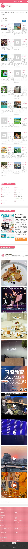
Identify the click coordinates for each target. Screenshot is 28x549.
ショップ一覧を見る (5, 187)
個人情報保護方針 (18, 529)
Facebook (16, 532)
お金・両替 (3, 517)
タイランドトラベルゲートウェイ (11, 164)
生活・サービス (4, 194)
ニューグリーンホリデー (11, 72)
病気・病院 (17, 522)
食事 (16, 518)
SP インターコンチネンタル (24, 149)
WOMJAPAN (17, 540)
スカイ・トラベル (24, 71)
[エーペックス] (4, 57)
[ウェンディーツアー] (17, 165)
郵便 (2, 522)
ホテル (2, 518)
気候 (16, 512)
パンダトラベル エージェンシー (11, 41)
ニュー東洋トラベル (24, 40)
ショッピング (3, 520)
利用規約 (2, 529)
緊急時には (3, 515)
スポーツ (3, 203)
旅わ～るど (11, 24)
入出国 (16, 513)
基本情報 (2, 512)
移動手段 (16, 517)
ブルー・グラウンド (24, 24)
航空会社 (21, 198)
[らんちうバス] (17, 135)
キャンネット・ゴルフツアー (24, 120)
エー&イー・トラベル (11, 120)
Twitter (2, 533)
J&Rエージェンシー (10, 102)
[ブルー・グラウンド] (17, 26)
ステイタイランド (11, 133)
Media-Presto (3, 540)
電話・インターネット (19, 520)
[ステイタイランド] (4, 135)
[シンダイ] (17, 89)
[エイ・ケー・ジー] (4, 89)
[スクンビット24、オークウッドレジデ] (14, 485)
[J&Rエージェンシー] (4, 104)
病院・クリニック (19, 194)
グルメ (17, 187)
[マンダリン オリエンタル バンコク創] (14, 326)
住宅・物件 (4, 196)
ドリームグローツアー (24, 55)
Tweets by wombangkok (5, 501)
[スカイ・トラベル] (17, 73)
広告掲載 (16, 528)
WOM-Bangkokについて (5, 528)
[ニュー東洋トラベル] (17, 42)
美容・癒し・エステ (5, 189)
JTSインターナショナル (24, 103)
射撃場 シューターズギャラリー (11, 149)
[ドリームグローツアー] (17, 57)
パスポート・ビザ (4, 513)
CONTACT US (17, 1)
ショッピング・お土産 (19, 189)
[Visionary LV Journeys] (14, 406)
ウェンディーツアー (24, 163)
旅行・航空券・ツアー (19, 196)
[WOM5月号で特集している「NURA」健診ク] (14, 353)
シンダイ (23, 87)
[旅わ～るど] (4, 26)
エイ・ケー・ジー (10, 87)
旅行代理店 (17, 198)
